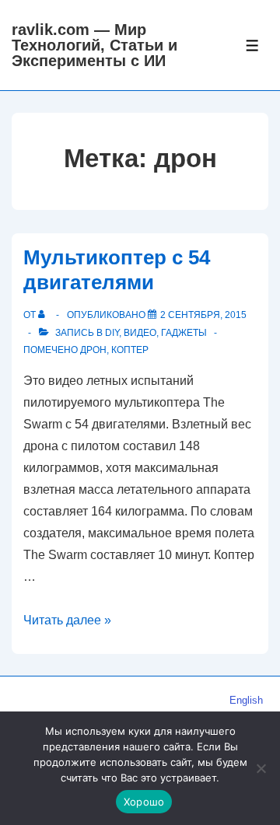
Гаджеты (184, 332)
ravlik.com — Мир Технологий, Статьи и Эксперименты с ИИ (94, 45)
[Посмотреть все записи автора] (44, 314)
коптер (130, 349)
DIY (112, 332)
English (246, 700)
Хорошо (144, 801)
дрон (93, 349)
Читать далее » (67, 620)
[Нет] (260, 768)
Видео (140, 332)
